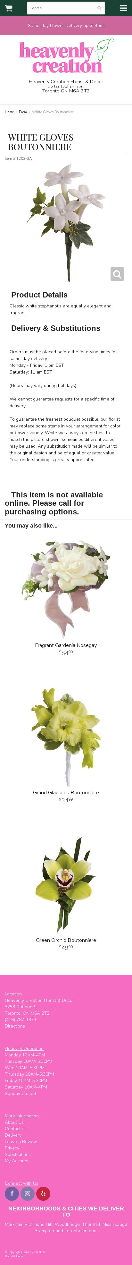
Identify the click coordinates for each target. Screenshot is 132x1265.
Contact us (16, 1129)
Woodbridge (67, 1224)
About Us (14, 1122)
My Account (17, 1161)
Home (9, 112)
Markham (14, 1224)
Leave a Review (21, 1142)
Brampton (44, 1231)
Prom (23, 112)
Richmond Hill (39, 1224)
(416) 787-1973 (68, 98)
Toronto (72, 1231)
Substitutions (18, 1154)
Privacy (12, 1148)
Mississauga (115, 1224)
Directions (15, 1026)
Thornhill (91, 1224)
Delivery (13, 1135)
